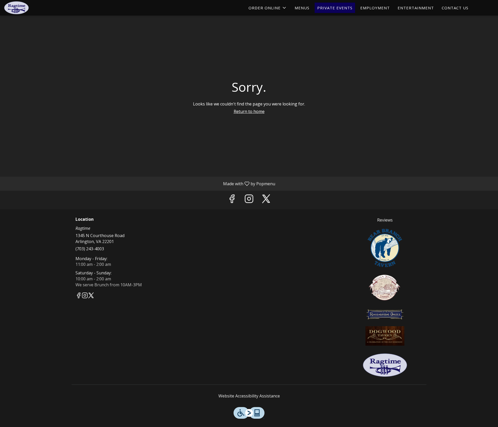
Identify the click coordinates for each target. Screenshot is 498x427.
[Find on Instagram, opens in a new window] (249, 200)
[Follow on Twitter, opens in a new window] (266, 200)
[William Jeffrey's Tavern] (384, 287)
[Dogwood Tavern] (384, 335)
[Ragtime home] (27, 7)
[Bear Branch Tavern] (384, 247)
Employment (375, 7)
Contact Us (455, 7)
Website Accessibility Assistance (249, 396)
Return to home (249, 111)
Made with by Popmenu (139, 183)
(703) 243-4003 (89, 249)
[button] (267, 8)
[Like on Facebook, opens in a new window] (232, 200)
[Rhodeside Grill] (384, 314)
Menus (302, 7)
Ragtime (385, 365)
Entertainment (416, 7)
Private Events (334, 7)
